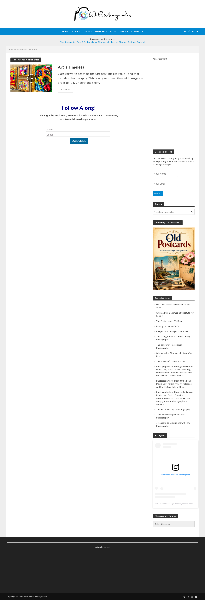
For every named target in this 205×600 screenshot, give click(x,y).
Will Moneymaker (162, 503)
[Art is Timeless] (31, 78)
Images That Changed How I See (172, 331)
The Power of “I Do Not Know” (171, 361)
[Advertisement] (174, 102)
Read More (65, 90)
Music (113, 31)
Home (65, 31)
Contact (136, 31)
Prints (88, 31)
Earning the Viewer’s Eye (168, 326)
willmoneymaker (180, 503)
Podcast (76, 31)
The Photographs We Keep (169, 321)
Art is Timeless (71, 67)
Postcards (101, 31)
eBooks (124, 31)
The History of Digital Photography (173, 409)
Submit (158, 193)
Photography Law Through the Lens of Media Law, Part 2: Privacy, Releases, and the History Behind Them (174, 383)
